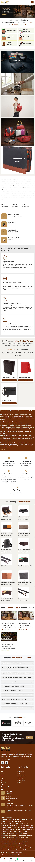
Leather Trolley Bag (22, 849)
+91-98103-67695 (9, 793)
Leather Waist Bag (4, 835)
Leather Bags (20, 778)
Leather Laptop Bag (5, 843)
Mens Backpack (12, 835)
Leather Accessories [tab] (22, 350)
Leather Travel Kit (4, 829)
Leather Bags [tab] (18, 352)
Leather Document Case (24, 823)
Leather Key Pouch (24, 841)
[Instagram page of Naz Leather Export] (6, 762)
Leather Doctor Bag (5, 847)
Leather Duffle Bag (13, 849)
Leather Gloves (21, 829)
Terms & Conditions (13, 854)
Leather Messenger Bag (15, 843)
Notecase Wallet (14, 839)
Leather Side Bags (22, 845)
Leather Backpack (21, 780)
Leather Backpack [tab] (28, 352)
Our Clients (3, 782)
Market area (24, 854)
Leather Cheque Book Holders (27, 827)
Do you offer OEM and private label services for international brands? (16, 673)
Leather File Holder (29, 829)
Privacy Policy (5, 854)
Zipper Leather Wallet (23, 839)
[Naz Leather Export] (5, 2)
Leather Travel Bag (23, 833)
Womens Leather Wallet (6, 823)
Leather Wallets (21, 771)
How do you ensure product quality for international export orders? (16, 695)
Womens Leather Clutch (6, 841)
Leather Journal (4, 825)
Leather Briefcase (24, 843)
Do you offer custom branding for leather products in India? (14, 703)
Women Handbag (4, 849)
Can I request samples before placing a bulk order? (13, 686)
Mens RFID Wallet (13, 831)
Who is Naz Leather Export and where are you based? (13, 663)
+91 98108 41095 (17, 492)
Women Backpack (20, 835)
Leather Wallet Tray (5, 831)
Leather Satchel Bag (5, 845)
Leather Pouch (15, 823)
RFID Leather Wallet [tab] (7, 352)
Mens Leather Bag (4, 833)
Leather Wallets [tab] (11, 349)
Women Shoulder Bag (26, 847)
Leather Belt (20, 782)
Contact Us (28, 737)
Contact (2, 784)
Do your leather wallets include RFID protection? (12, 690)
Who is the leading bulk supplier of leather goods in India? (14, 699)
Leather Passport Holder (6, 827)
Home (2, 771)
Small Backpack (28, 835)
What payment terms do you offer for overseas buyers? (14, 682)
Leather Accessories (22, 774)
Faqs (2, 778)
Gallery (2, 780)
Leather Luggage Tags (28, 825)
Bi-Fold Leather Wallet (23, 837)
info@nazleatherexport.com (12, 798)
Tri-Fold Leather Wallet (5, 839)
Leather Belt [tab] (17, 355)
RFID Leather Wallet (22, 776)
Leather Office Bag (14, 845)
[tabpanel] (17, 382)
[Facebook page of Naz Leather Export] (2, 762)
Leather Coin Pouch (16, 841)
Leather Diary (11, 825)
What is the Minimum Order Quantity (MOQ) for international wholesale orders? (15, 668)
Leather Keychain (19, 825)
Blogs (2, 776)
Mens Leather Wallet (19, 821)
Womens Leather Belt (13, 837)
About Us (3, 774)
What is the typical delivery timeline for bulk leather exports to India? (16, 708)
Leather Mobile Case (13, 829)
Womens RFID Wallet (22, 831)
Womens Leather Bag (13, 833)
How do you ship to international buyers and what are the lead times (16, 677)
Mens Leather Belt (4, 837)
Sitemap (19, 854)
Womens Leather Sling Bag (15, 847)
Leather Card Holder (16, 827)
